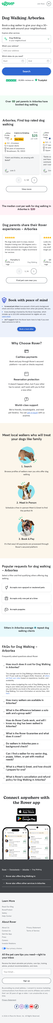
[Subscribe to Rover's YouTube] (31, 1006)
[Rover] (7, 3)
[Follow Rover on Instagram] (21, 1006)
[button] (49, 3)
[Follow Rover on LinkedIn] (26, 1006)
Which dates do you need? (12, 56)
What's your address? (10, 46)
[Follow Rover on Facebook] (16, 1006)
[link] (26, 71)
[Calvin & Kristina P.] (20, 152)
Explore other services (11, 33)
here (8, 693)
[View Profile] (20, 250)
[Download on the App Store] (26, 811)
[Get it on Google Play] (26, 818)
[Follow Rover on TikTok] (36, 1006)
